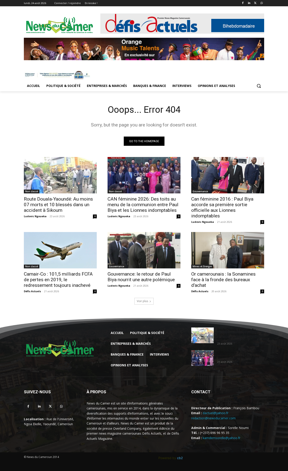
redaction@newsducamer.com (213, 418)
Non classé (31, 191)
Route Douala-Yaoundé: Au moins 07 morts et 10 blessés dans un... (238, 334)
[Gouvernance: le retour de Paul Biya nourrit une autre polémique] (144, 250)
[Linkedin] (249, 3)
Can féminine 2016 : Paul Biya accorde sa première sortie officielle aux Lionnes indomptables (222, 207)
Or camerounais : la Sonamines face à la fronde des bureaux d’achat (223, 279)
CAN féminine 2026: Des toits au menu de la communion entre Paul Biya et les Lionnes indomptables (143, 204)
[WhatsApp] (261, 3)
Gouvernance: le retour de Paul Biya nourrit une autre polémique (141, 276)
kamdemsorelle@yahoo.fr (221, 438)
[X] (255, 3)
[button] (258, 85)
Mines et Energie (202, 266)
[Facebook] (242, 3)
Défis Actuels (32, 291)
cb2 (180, 458)
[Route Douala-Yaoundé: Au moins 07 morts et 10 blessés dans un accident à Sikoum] (60, 175)
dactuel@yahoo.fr (215, 413)
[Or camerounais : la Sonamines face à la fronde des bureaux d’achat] (227, 250)
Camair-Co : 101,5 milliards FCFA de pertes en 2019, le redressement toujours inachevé (58, 279)
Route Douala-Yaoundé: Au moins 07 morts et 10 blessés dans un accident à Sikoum (58, 204)
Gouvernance (200, 191)
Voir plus (142, 301)
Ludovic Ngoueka (35, 216)
